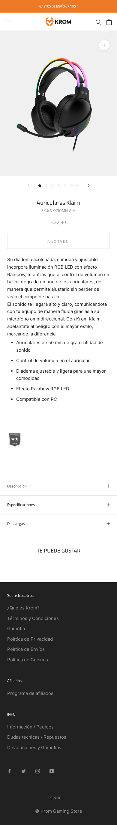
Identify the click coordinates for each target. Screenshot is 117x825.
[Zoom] (104, 45)
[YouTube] (52, 771)
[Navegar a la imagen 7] (77, 185)
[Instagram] (37, 771)
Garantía (16, 628)
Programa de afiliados (30, 693)
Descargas (16, 523)
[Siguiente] (89, 185)
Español (55, 798)
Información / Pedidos (30, 727)
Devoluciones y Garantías (34, 747)
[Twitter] (23, 771)
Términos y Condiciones (33, 618)
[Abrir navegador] (8, 21)
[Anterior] (28, 185)
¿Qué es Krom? (23, 608)
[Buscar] (98, 21)
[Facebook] (9, 771)
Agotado (58, 241)
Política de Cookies (27, 660)
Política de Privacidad (30, 639)
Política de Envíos (26, 649)
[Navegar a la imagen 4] (58, 185)
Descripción (17, 486)
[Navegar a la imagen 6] (71, 185)
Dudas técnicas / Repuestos (36, 737)
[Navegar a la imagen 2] (46, 185)
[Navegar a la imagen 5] (65, 185)
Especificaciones (21, 505)
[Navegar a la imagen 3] (52, 185)
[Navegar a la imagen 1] (39, 185)
